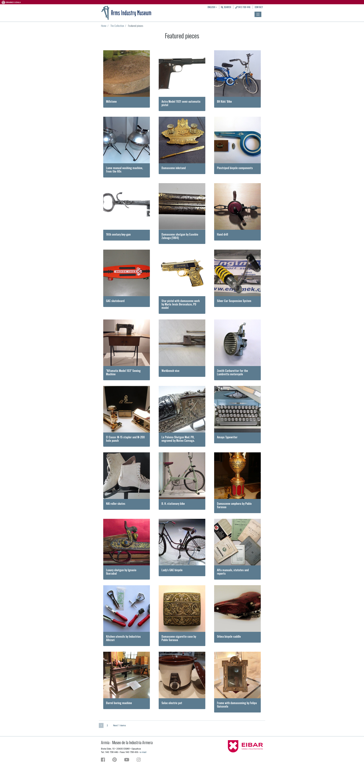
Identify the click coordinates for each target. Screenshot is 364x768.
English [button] (211, 7)
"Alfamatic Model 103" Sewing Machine (123, 372)
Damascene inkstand (174, 168)
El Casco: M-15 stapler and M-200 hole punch (125, 439)
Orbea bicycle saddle (229, 636)
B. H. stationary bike (173, 503)
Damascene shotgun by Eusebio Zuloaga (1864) (180, 236)
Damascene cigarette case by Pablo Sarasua (179, 638)
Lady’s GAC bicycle (172, 570)
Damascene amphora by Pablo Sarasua (234, 505)
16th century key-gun (118, 234)
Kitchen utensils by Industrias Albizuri (123, 638)
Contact (259, 7)
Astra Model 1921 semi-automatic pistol (181, 103)
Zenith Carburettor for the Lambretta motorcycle (232, 372)
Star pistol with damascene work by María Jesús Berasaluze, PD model (181, 304)
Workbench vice (170, 370)
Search (227, 7)
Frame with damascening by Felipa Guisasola (237, 704)
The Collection (117, 26)
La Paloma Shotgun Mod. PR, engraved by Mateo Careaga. (178, 439)
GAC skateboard (115, 301)
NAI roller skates (115, 503)
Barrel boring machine (119, 703)
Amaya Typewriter (227, 437)
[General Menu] (258, 14)
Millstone (111, 101)
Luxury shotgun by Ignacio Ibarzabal (121, 571)
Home (103, 26)
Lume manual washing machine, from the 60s (124, 169)
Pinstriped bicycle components (235, 168)
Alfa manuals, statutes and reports (233, 571)
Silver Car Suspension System (234, 301)
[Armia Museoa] (126, 12)
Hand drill (222, 234)
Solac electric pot (172, 703)
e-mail (143, 752)
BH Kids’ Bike (224, 101)
